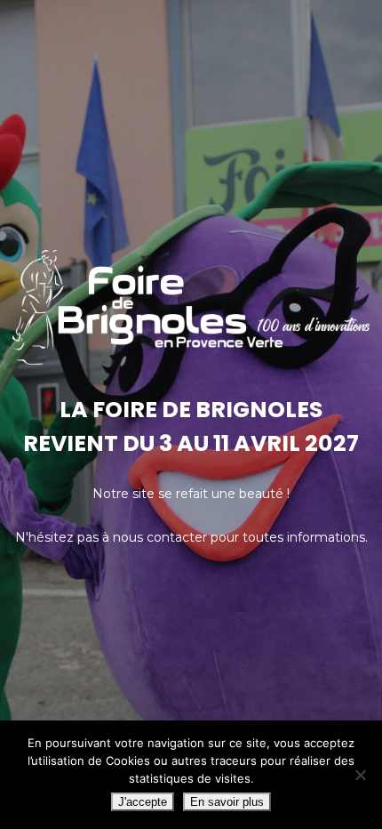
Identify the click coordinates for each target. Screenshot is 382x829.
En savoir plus (227, 802)
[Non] (360, 775)
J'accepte (142, 802)
